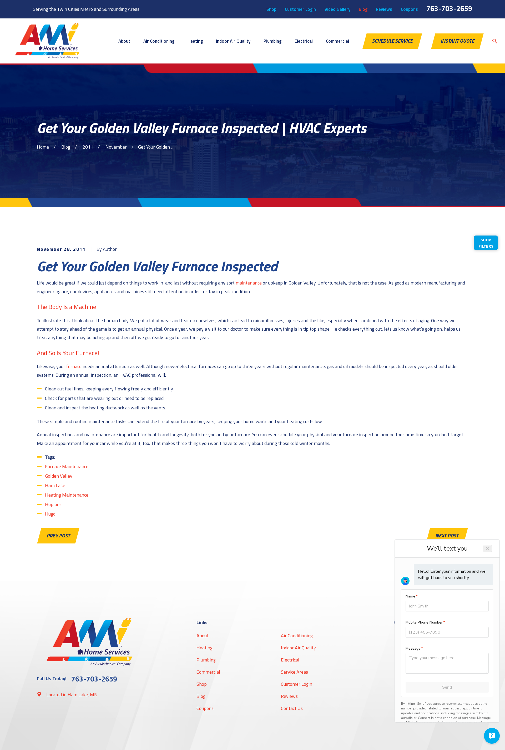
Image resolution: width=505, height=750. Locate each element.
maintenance (249, 282)
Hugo (50, 513)
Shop (271, 9)
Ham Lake (55, 485)
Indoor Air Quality (298, 647)
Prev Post (58, 536)
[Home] (47, 41)
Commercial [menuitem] (337, 41)
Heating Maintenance (66, 494)
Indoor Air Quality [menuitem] (233, 41)
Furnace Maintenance (66, 466)
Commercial (208, 671)
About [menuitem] (124, 41)
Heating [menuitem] (195, 41)
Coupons (409, 9)
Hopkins (53, 504)
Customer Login (300, 9)
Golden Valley (58, 475)
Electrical (290, 659)
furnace (74, 366)
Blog (363, 9)
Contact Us (292, 708)
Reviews (384, 9)
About (202, 635)
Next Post (446, 536)
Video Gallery (337, 9)
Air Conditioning (297, 635)
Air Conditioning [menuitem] (158, 41)
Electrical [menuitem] (304, 41)
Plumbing (206, 659)
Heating (204, 647)
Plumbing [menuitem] (272, 41)
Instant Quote (457, 41)
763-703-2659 (449, 8)
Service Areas (294, 671)
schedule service (392, 41)
